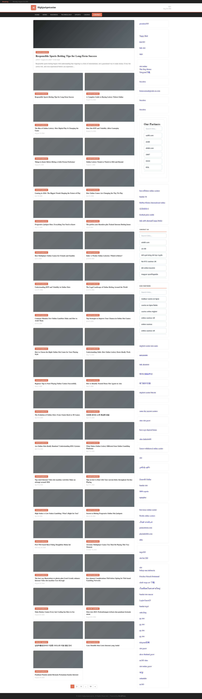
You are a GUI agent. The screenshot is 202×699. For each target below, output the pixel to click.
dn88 (148, 142)
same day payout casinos (148, 411)
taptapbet (142, 497)
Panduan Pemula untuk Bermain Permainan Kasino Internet (56, 674)
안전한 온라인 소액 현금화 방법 (97, 415)
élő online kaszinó (148, 268)
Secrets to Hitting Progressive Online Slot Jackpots (104, 513)
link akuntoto (144, 364)
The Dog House (145, 69)
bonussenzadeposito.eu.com (149, 91)
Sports (78, 15)
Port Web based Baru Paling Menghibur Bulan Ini (53, 544)
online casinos (146, 324)
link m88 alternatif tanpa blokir (150, 220)
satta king (142, 612)
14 (90, 686)
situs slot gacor (144, 420)
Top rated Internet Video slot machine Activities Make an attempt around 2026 (55, 480)
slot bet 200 (143, 558)
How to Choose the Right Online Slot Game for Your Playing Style (56, 353)
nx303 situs (143, 660)
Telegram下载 (144, 72)
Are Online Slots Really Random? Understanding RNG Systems (57, 446)
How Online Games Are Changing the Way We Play (104, 193)
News (45, 15)
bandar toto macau (146, 594)
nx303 (141, 684)
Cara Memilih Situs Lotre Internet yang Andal (102, 645)
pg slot (141, 618)
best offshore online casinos (149, 190)
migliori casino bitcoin (147, 392)
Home (37, 15)
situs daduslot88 (145, 439)
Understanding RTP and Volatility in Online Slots (52, 287)
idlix (141, 539)
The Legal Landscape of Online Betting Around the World (107, 287)
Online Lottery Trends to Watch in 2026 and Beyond (104, 162)
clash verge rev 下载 (147, 582)
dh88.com (150, 148)
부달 (141, 672)
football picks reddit (146, 214)
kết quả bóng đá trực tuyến (151, 255)
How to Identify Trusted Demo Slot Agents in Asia (104, 383)
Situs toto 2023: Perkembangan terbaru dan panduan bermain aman (108, 613)
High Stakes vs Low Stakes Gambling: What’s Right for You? (57, 513)
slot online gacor (145, 666)
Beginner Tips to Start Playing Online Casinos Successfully (55, 383)
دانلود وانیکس (144, 467)
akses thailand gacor (146, 654)
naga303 (142, 552)
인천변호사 (144, 208)
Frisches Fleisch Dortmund (149, 576)
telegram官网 (144, 642)
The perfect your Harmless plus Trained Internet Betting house (108, 224)
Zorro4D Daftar (145, 479)
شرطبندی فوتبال (146, 521)
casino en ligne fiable (149, 305)
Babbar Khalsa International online (152, 202)
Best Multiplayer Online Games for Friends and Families (55, 255)
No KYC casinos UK (148, 261)
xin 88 (143, 249)
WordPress (122, 696)
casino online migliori (149, 311)
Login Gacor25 (145, 600)
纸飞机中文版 (145, 383)
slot (140, 457)
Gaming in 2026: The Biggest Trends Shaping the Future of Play (57, 193)
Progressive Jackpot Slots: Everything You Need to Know (55, 224)
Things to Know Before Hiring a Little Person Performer (55, 162)
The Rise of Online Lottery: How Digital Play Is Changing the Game (56, 129)
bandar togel (144, 606)
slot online (143, 66)
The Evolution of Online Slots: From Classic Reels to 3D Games (57, 415)
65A (147, 167)
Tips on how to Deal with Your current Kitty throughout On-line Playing (109, 480)
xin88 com (145, 242)
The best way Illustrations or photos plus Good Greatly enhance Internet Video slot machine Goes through (57, 579)
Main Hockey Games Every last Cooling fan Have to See (54, 612)
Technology (66, 15)
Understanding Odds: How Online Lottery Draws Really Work (108, 352)
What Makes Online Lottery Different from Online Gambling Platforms (108, 447)
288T (148, 154)
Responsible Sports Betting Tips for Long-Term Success (66, 56)
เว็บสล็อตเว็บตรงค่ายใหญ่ (149, 588)
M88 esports (144, 491)
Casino (87, 15)
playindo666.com (145, 534)
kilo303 (142, 42)
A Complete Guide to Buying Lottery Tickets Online (104, 97)
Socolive (142, 81)
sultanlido (143, 678)
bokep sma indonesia (147, 570)
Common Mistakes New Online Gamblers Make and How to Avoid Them (56, 319)
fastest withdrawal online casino (151, 448)
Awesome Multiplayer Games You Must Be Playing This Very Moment (107, 545)
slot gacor (143, 648)
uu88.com (149, 135)
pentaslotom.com (145, 527)
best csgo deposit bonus (148, 430)
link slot (142, 48)
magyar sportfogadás (149, 274)
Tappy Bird (143, 36)
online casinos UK (148, 318)
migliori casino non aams (148, 346)
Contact (97, 15)
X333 (148, 161)
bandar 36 (143, 196)
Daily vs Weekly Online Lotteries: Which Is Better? (104, 255)
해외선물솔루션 (146, 374)
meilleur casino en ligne (150, 299)
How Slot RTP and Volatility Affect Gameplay (102, 128)
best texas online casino (148, 509)
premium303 (144, 23)
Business (54, 15)
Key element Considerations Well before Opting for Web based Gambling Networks (108, 579)
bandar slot (143, 485)
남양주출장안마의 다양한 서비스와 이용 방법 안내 (53, 645)
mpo (141, 54)
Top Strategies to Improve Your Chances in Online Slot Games (108, 318)
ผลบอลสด (143, 355)
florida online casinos (147, 515)
